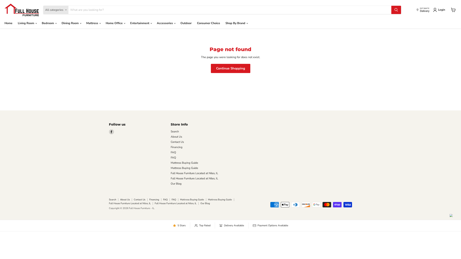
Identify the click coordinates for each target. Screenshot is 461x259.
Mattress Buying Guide (184, 163)
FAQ (173, 152)
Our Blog (176, 183)
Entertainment (140, 23)
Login (441, 10)
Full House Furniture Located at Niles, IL (194, 173)
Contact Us (177, 142)
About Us (176, 136)
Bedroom (48, 23)
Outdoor (186, 23)
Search (175, 131)
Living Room (26, 23)
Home (8, 23)
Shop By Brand (235, 23)
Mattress (92, 23)
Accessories (165, 23)
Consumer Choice (208, 23)
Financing (176, 147)
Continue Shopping (230, 68)
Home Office (114, 23)
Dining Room (70, 23)
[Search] (396, 10)
